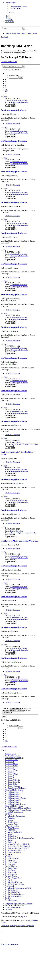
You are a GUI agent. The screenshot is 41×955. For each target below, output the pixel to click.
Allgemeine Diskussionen (18, 100)
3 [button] (5, 83)
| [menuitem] (18, 926)
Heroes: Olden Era (16, 531)
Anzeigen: (6, 708)
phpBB (11, 913)
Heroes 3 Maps (15, 442)
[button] (5, 73)
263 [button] (6, 91)
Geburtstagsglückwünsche (19, 102)
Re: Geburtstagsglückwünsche (14, 110)
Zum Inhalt (4, 37)
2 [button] (5, 81)
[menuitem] (18, 6)
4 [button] (5, 85)
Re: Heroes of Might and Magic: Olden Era (19, 541)
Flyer (5, 96)
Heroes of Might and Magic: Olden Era (24, 533)
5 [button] (5, 87)
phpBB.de (23, 917)
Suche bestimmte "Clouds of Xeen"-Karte (24, 444)
